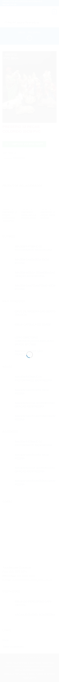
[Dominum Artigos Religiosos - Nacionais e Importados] (29, 337)
